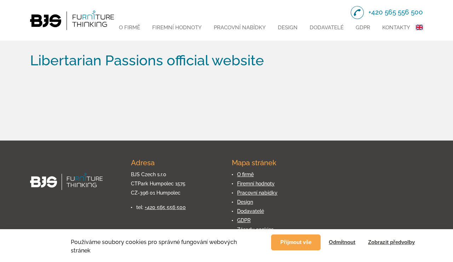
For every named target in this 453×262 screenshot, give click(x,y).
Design (288, 27)
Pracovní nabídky (240, 27)
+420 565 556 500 (165, 207)
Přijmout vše (295, 242)
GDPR (363, 27)
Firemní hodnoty (177, 27)
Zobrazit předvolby (391, 242)
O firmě (129, 27)
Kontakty (396, 27)
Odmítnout (342, 242)
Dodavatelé (327, 27)
